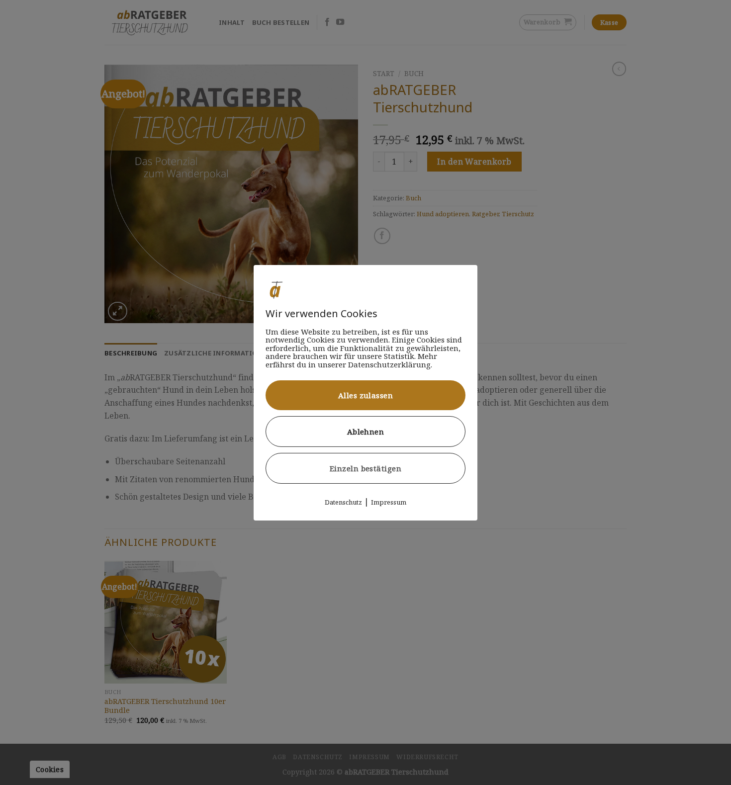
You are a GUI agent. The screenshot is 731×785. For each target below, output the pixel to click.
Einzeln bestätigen (365, 468)
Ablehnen (365, 431)
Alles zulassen (365, 395)
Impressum (388, 502)
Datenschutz (343, 502)
